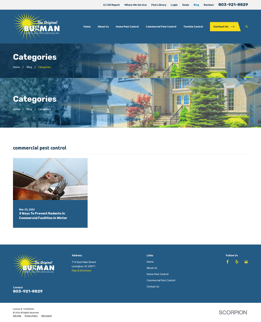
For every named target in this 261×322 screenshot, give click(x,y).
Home (150, 261)
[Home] (36, 26)
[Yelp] (237, 262)
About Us (152, 267)
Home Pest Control (157, 274)
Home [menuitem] (87, 26)
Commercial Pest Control (161, 280)
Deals (185, 4)
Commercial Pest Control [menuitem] (161, 26)
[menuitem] (17, 315)
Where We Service (135, 4)
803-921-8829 (233, 4)
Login (174, 4)
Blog (196, 4)
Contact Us (153, 286)
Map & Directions (81, 270)
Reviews (209, 4)
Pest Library (158, 4)
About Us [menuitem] (103, 26)
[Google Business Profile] (246, 262)
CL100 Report (111, 4)
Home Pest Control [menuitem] (127, 26)
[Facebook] (227, 262)
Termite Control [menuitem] (193, 26)
